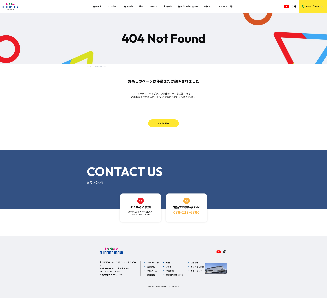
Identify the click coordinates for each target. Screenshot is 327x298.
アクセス (153, 6)
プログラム (113, 6)
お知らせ (208, 6)
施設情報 (128, 6)
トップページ (153, 262)
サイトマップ (196, 270)
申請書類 (168, 6)
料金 (141, 6)
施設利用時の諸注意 (188, 6)
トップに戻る (163, 123)
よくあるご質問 (226, 6)
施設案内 (97, 6)
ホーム (89, 66)
